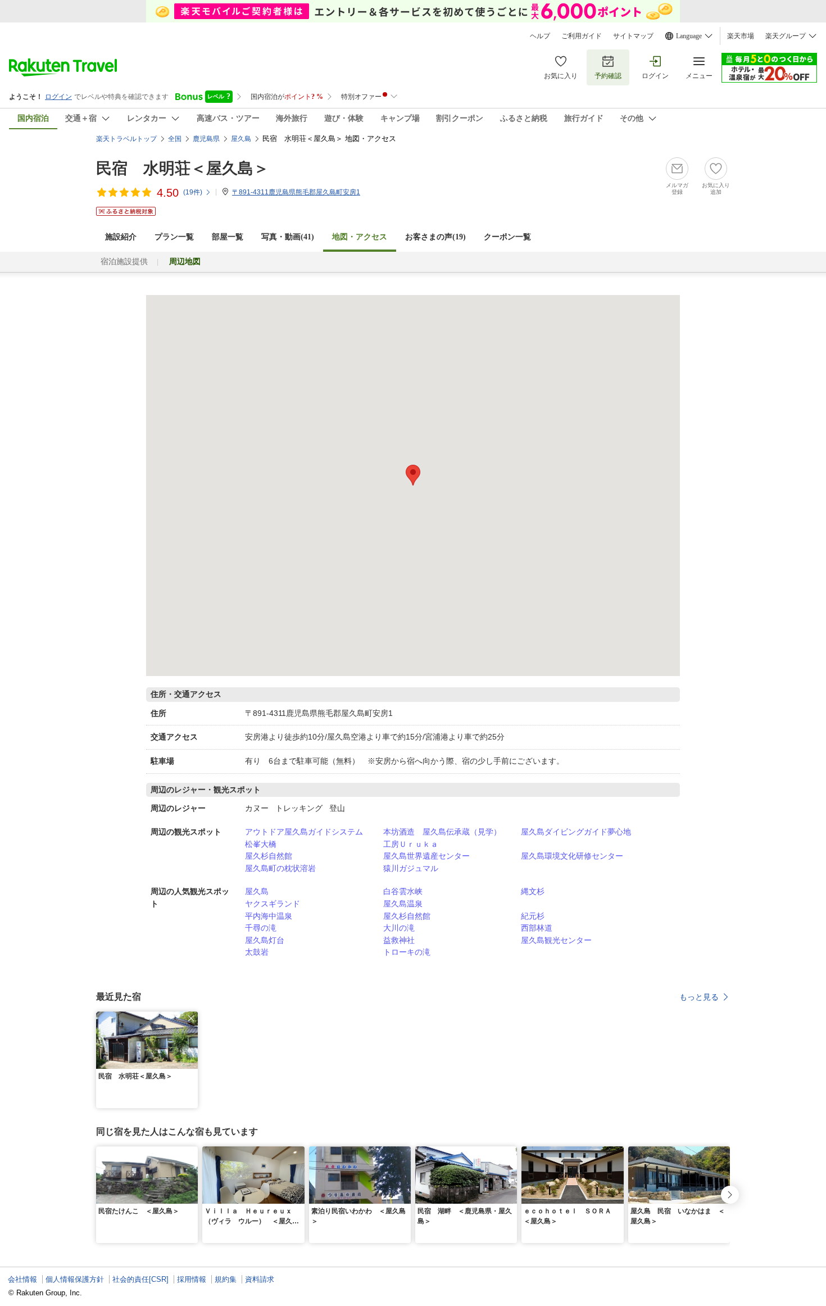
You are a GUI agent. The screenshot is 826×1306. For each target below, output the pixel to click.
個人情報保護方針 (75, 1279)
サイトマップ (633, 36)
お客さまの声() (435, 237)
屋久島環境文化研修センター (572, 855)
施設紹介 (121, 237)
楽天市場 (740, 36)
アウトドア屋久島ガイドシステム (304, 831)
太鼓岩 (257, 951)
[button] (191, 1018)
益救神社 (399, 940)
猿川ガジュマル (410, 868)
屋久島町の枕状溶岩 (280, 868)
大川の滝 (399, 927)
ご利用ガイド (581, 36)
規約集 (226, 1279)
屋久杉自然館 (268, 855)
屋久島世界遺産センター (426, 855)
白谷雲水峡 (403, 891)
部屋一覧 (227, 237)
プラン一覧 (174, 237)
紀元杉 (532, 916)
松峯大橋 (260, 844)
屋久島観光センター (556, 940)
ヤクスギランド (272, 903)
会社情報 (22, 1279)
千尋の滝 (260, 927)
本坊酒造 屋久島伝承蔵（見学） (442, 831)
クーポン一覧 (507, 237)
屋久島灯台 (264, 940)
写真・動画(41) (287, 237)
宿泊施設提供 (124, 261)
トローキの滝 (406, 951)
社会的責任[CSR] (140, 1279)
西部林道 (536, 927)
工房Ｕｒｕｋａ (410, 844)
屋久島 (257, 891)
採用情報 (191, 1279)
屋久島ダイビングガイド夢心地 (576, 831)
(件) (192, 192)
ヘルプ (540, 36)
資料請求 (259, 1279)
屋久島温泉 (403, 903)
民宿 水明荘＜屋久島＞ (182, 168)
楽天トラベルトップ (126, 139)
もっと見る (699, 996)
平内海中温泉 (268, 916)
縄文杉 (532, 891)
